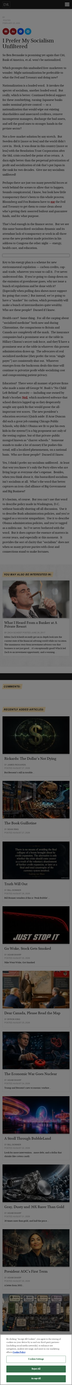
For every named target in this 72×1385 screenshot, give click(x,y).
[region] (36, 1359)
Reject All (36, 1369)
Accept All (36, 1379)
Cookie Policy (19, 1352)
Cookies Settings (36, 1359)
